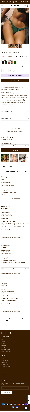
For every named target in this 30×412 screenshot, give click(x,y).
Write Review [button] (15, 150)
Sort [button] (2, 166)
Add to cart (15, 80)
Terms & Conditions (5, 366)
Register (3, 374)
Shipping (3, 341)
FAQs (2, 339)
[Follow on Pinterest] (6, 397)
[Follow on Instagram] (2, 397)
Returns (3, 343)
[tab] (10, 172)
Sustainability (4, 360)
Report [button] (15, 198)
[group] (15, 137)
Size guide (3, 345)
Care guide (3, 347)
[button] (9, 46)
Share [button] (18, 198)
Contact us (4, 362)
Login (2, 372)
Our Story (3, 358)
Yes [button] (12, 198)
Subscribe (7, 392)
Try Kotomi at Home (5, 349)
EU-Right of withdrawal (6, 351)
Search (3, 376)
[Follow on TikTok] (9, 397)
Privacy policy (4, 364)
